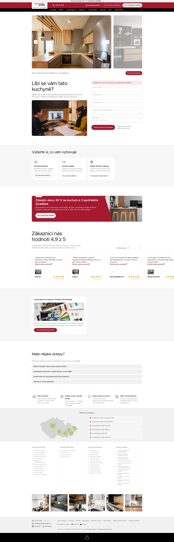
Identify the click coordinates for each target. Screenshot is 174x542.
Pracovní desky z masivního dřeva (123, 455)
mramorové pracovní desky (124, 463)
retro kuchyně (38, 468)
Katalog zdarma (94, 5)
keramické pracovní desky (124, 470)
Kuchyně (53, 10)
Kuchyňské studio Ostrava (101, 425)
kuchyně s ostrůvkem (68, 450)
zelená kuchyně (95, 459)
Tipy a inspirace (62, 520)
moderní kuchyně (39, 450)
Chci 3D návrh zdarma (43, 175)
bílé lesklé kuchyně (95, 456)
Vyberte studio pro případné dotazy (103, 110)
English (76, 524)
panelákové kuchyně (40, 474)
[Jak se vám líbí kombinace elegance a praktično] (96, 502)
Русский (84, 524)
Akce (110, 10)
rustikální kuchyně (39, 452)
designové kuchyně (40, 456)
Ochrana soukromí (133, 520)
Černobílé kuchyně (95, 471)
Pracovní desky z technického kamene (124, 467)
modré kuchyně (95, 465)
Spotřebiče (85, 520)
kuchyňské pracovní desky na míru (124, 451)
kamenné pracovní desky (123, 484)
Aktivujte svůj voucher (120, 520)
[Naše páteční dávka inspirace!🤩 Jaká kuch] (59, 502)
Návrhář (78, 520)
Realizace (82, 10)
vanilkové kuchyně (95, 469)
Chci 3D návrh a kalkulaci (112, 5)
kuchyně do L (66, 456)
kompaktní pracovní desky (124, 481)
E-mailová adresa (98, 102)
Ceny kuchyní (92, 10)
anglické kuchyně (39, 466)
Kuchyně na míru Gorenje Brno (102, 421)
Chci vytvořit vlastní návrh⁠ (98, 176)
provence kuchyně (39, 454)
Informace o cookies (63, 524)
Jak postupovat (71, 10)
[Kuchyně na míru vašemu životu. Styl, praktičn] (115, 502)
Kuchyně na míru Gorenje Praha (103, 418)
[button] (140, 248)
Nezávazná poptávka (134, 73)
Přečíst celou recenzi (42, 264)
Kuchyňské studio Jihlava (100, 429)
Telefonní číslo (97, 94)
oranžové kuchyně (95, 473)
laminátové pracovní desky (124, 474)
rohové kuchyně (67, 454)
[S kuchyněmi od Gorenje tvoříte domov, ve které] (77, 502)
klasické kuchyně (39, 470)
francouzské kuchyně (40, 464)
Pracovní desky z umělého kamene (123, 458)
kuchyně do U (66, 452)
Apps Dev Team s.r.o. (87, 537)
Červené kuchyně (95, 461)
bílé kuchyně (94, 450)
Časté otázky (107, 520)
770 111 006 (59, 5)
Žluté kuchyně (94, 467)
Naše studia (119, 10)
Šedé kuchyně (94, 454)
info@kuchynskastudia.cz (42, 523)
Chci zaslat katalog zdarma (45, 330)
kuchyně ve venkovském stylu (39, 461)
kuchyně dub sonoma (96, 463)
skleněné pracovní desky (123, 477)
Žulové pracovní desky (125, 461)
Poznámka (96, 117)
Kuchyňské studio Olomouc (101, 437)
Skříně (61, 10)
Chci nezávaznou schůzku (132, 5)
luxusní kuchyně (39, 459)
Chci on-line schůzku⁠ (69, 176)
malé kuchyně (38, 472)
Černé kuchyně (94, 452)
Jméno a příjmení (97, 87)
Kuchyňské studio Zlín (99, 433)
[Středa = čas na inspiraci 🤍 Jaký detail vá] (133, 502)
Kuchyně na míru (96, 520)
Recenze (103, 10)
